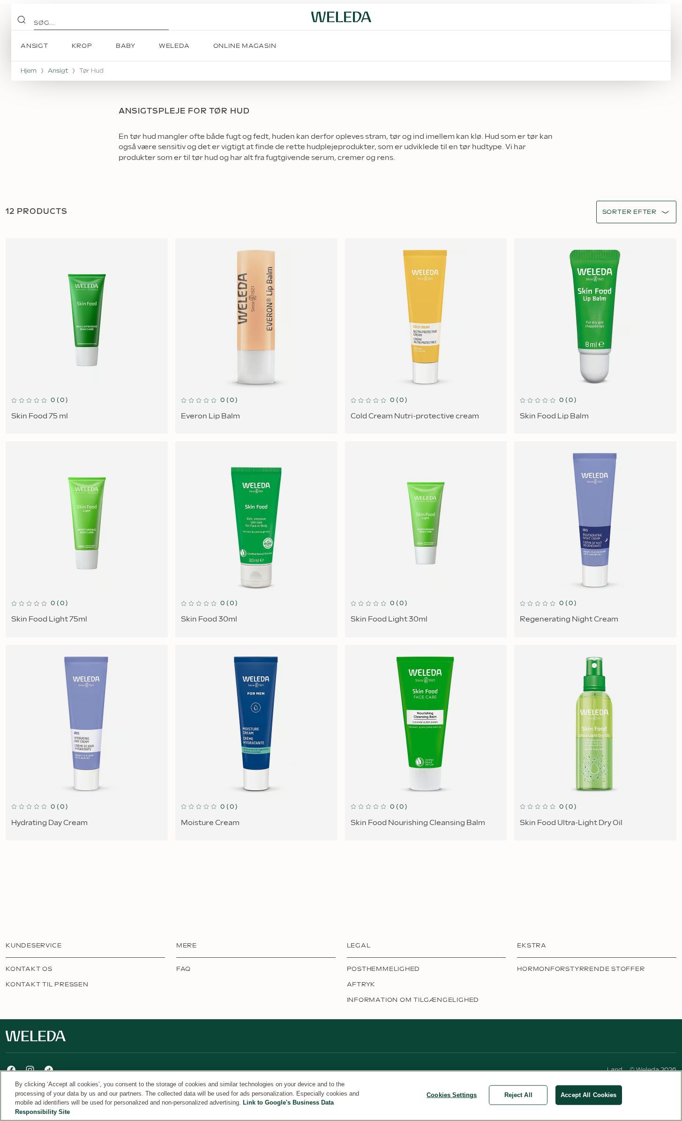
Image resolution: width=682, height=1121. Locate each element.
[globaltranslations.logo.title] (341, 17)
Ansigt (58, 71)
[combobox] (629, 212)
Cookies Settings (452, 1094)
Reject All (518, 1094)
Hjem (29, 71)
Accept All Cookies (588, 1094)
